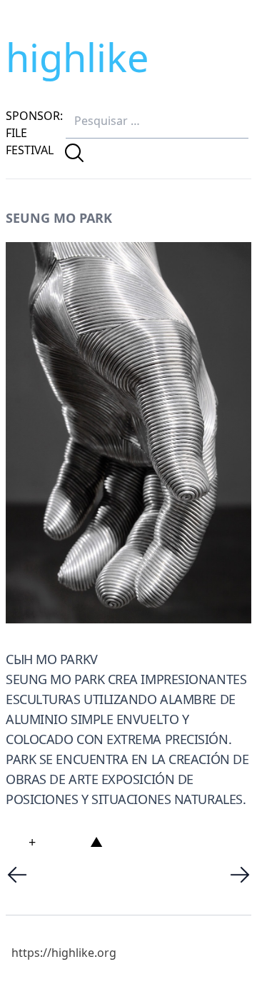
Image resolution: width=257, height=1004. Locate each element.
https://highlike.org (63, 952)
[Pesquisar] (74, 152)
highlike (77, 57)
